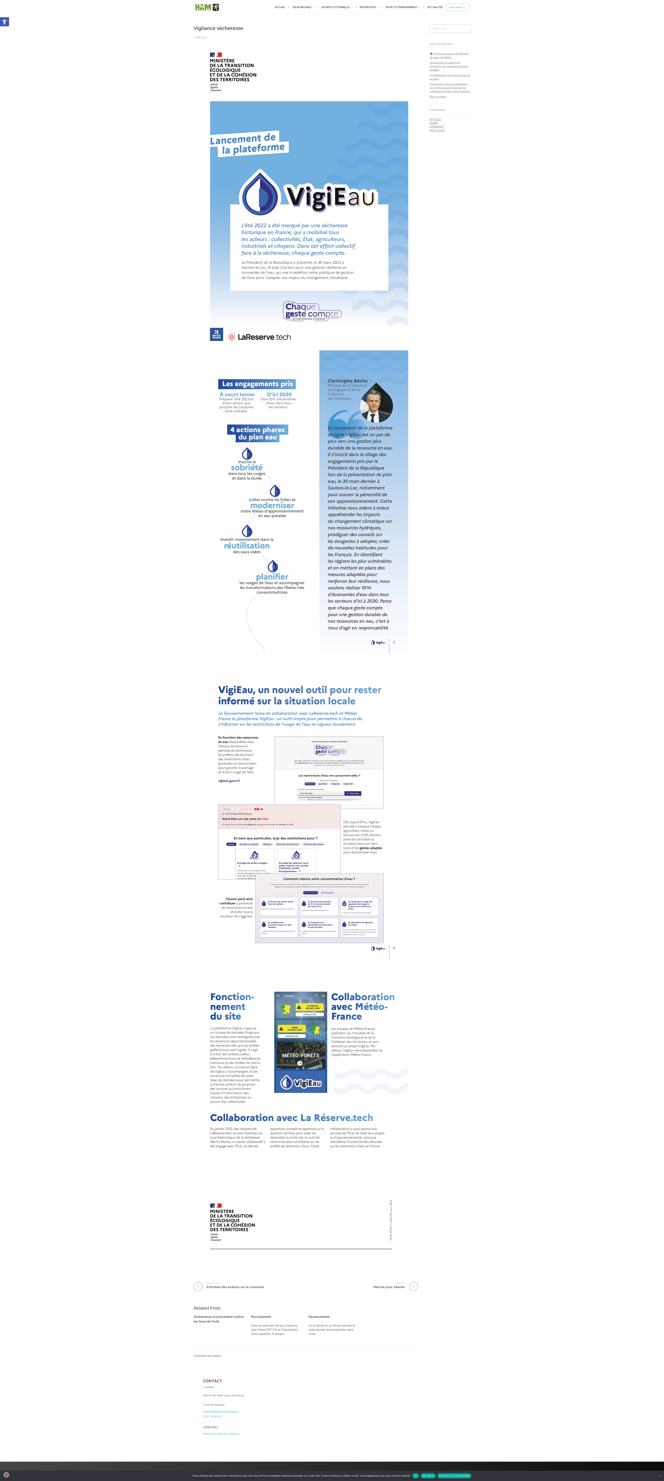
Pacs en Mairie (438, 96)
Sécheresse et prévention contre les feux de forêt (219, 1319)
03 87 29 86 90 (212, 1416)
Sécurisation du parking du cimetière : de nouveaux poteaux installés (449, 66)
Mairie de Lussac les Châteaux (221, 1433)
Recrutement (261, 1317)
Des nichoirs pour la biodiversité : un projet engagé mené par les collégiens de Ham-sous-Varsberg (450, 88)
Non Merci (428, 1475)
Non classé (437, 130)
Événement (437, 126)
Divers (434, 123)
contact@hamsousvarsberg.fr (221, 1411)
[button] (4, 21)
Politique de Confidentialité (454, 1475)
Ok (415, 1475)
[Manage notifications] (6, 1475)
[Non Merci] (659, 1476)
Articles (435, 119)
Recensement (319, 1317)
